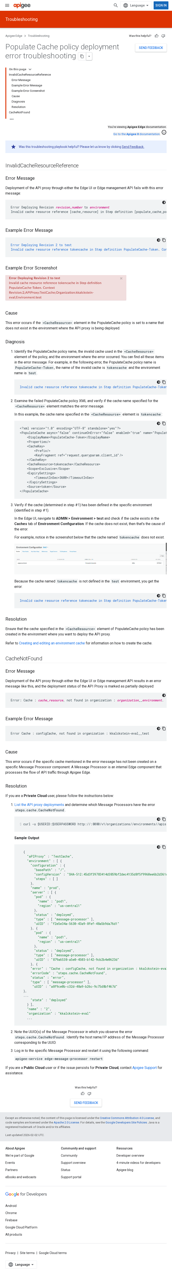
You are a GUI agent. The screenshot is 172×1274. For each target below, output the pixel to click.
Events (10, 1163)
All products (13, 1234)
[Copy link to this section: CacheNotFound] (46, 659)
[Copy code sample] (164, 240)
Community (69, 1155)
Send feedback (151, 48)
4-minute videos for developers (138, 1163)
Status (65, 1170)
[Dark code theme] (164, 202)
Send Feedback (133, 147)
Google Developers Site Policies (126, 1122)
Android (11, 1206)
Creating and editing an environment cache (52, 643)
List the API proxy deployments (39, 805)
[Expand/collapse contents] (30, 69)
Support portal (71, 1177)
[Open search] (115, 5)
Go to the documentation (136, 134)
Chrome (11, 1213)
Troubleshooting (21, 19)
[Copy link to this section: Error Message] (39, 178)
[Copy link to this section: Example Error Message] (57, 230)
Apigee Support (144, 1068)
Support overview (73, 1163)
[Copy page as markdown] (82, 56)
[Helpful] (156, 36)
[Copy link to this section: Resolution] (31, 619)
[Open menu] (7, 5)
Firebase (11, 1220)
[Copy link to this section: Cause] (21, 313)
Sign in (161, 5)
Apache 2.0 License (66, 1122)
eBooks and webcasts (20, 1177)
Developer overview (130, 1155)
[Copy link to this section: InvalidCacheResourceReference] (83, 166)
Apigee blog (124, 1170)
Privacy (10, 1253)
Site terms (27, 1253)
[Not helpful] (163, 36)
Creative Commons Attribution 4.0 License (127, 1118)
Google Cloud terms (53, 1253)
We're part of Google (19, 1155)
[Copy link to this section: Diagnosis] (29, 342)
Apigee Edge (13, 35)
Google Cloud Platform (21, 1227)
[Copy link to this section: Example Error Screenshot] (61, 268)
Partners (11, 1170)
